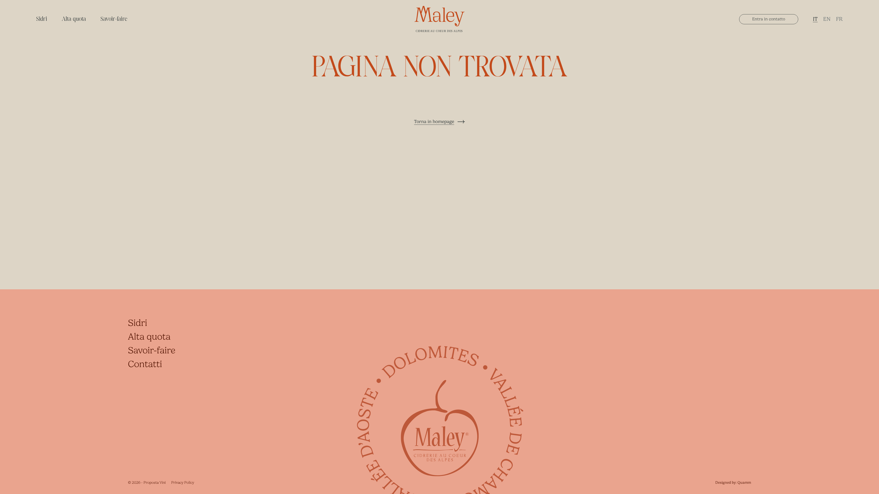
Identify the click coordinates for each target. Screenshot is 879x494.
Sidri (41, 19)
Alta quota (74, 19)
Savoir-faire (114, 19)
